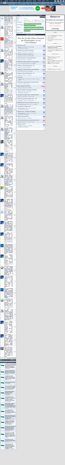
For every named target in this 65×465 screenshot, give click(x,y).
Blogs (19, 1)
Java (31, 2)
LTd (18, 63)
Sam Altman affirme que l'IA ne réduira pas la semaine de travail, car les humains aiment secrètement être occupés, (8, 146)
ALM (24, 2)
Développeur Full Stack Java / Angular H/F (25, 54)
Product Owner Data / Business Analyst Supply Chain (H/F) (28, 120)
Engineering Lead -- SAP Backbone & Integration (26, 111)
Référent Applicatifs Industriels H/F (23, 86)
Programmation (43, 2)
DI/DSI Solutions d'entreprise (11, 2)
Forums (6, 1)
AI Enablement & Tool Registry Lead (24, 106)
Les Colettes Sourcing (22, 104)
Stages (51, 4)
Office (52, 2)
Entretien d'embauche (22, 4)
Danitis (19, 118)
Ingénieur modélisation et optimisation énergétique (27, 89)
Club (47, 1)
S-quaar (19, 87)
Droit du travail (35, 4)
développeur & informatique (54, 62)
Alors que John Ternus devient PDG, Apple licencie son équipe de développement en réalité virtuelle (8, 20)
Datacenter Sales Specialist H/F (23, 116)
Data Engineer (20, 77)
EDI (38, 2)
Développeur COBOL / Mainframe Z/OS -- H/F (25, 65)
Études (39, 1)
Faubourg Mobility (21, 108)
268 (14, 145)
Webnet (19, 47)
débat (61, 35)
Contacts (60, 48)
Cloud (19, 2)
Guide (59, 35)
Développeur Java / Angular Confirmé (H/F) (25, 50)
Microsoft (28, 2)
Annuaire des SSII (51, 38)
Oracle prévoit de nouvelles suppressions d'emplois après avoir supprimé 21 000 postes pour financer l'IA (8, 42)
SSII (31, 4)
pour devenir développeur (53, 63)
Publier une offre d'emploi (30, 34)
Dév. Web (35, 2)
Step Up (19, 55)
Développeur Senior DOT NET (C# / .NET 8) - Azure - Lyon (28, 102)
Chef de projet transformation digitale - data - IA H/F (27, 98)
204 (14, 133)
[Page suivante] (8, 360)
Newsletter (29, 1)
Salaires (28, 4)
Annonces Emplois (42, 4)
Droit (43, 1)
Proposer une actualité (11, 358)
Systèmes (59, 2)
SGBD (48, 2)
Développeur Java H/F (21, 45)
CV (16, 4)
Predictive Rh (20, 100)
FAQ (16, 1)
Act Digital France (21, 79)
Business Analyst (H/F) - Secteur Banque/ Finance (26, 58)
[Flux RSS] (61, 4)
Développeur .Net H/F (21, 124)
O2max (19, 59)
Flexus (19, 91)
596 (14, 326)
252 (14, 87)
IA (21, 2)
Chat (23, 1)
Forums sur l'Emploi (11, 4)
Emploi (34, 1)
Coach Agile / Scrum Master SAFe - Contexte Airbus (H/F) (28, 94)
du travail (50, 59)
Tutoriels (11, 1)
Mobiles (55, 2)
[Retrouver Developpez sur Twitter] (62, 4)
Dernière (12, 360)
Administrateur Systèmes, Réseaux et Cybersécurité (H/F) (28, 61)
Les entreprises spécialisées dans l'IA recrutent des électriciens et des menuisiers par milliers (8, 88)
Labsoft (19, 52)
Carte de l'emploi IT (51, 39)
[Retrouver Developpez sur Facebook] (63, 4)
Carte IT (48, 4)
